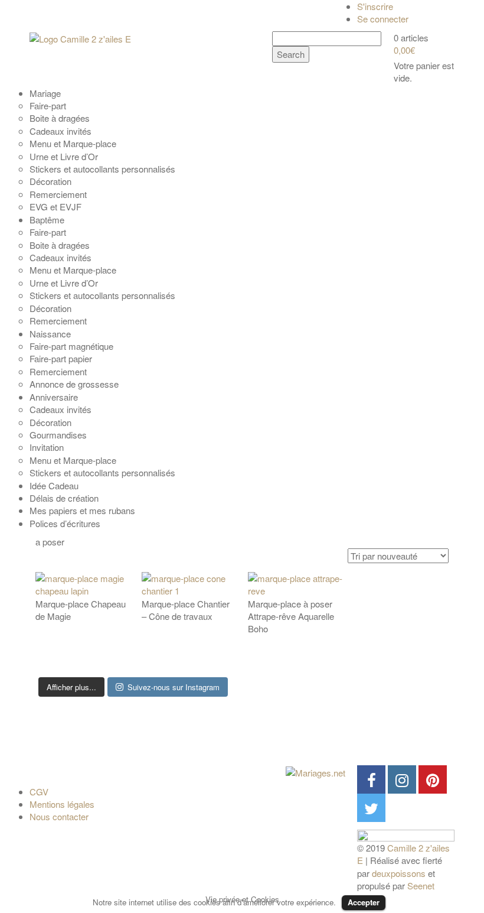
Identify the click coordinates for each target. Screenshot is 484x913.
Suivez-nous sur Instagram (173, 687)
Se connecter (382, 18)
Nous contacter (59, 816)
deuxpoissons (399, 873)
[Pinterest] (432, 779)
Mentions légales (62, 804)
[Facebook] (371, 779)
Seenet (420, 885)
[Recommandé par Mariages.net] (315, 771)
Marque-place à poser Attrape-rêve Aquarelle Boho (291, 616)
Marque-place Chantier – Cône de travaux (186, 609)
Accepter (364, 902)
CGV (39, 791)
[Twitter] (371, 808)
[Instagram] (402, 779)
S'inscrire (375, 6)
